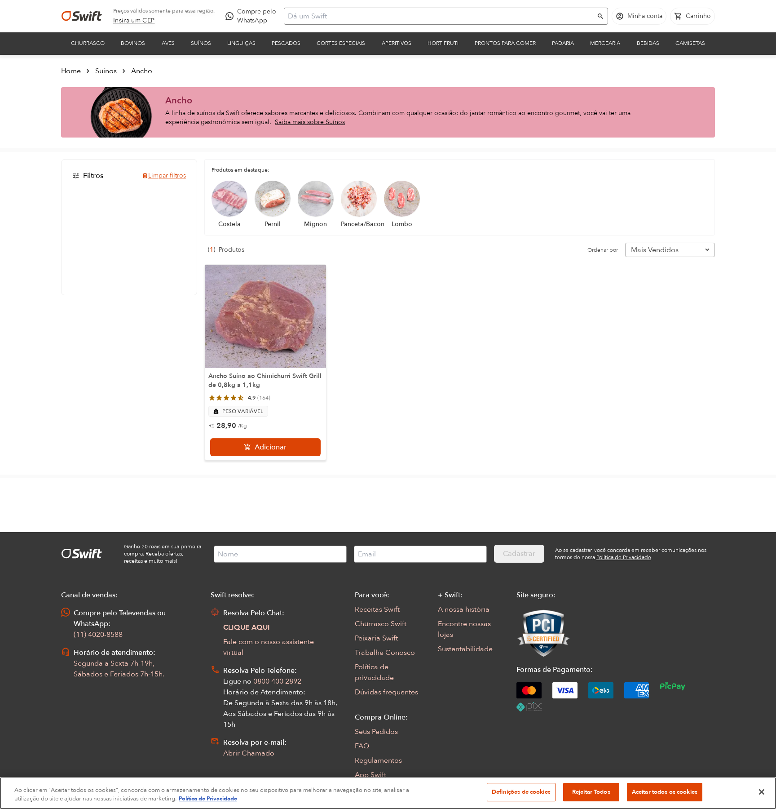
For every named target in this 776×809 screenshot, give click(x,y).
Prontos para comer (505, 43)
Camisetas (690, 43)
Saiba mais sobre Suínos (310, 122)
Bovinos (133, 43)
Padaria (563, 43)
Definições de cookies (521, 792)
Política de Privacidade (208, 799)
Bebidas (648, 43)
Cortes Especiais (341, 43)
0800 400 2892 (277, 681)
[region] (388, 793)
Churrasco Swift (380, 624)
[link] (134, 20)
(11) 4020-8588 (98, 635)
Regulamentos (378, 760)
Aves (168, 43)
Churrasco (88, 43)
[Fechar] (762, 792)
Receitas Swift (377, 609)
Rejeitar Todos (591, 792)
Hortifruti (443, 43)
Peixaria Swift (376, 638)
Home (71, 71)
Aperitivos (396, 43)
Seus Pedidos (376, 732)
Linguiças (241, 43)
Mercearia (605, 43)
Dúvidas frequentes (386, 692)
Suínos (201, 43)
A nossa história (463, 609)
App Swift (370, 775)
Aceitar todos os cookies (664, 792)
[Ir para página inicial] (81, 16)
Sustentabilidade (465, 649)
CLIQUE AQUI (246, 627)
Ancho (141, 71)
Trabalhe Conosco (385, 653)
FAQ (362, 746)
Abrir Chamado (248, 753)
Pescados (286, 43)
